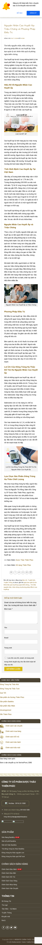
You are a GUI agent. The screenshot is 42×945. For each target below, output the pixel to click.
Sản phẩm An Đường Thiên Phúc (12, 697)
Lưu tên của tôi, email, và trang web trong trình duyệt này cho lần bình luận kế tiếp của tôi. (19, 661)
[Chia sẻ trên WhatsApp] (11, 572)
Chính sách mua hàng (13, 731)
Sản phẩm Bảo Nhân (7, 706)
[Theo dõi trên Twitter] (11, 927)
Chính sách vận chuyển (13, 726)
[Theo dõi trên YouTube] (15, 927)
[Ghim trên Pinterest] (27, 572)
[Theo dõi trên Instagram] (7, 927)
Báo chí (24, 580)
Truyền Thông (8, 582)
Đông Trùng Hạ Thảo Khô (9, 684)
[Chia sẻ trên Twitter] (19, 572)
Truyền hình (31, 580)
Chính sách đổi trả (12, 737)
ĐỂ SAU (19, 13)
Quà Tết (3, 693)
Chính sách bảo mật (12, 748)
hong (23, 38)
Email (6, 638)
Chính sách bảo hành (13, 742)
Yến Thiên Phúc (6, 714)
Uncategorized (5, 710)
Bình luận (8, 609)
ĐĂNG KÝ (33, 13)
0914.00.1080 (25, 810)
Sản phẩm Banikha (7, 702)
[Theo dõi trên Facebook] (3, 927)
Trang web (8, 648)
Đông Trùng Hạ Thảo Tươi (9, 689)
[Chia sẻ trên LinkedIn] (31, 572)
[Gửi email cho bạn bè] (23, 572)
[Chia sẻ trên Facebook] (15, 572)
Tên (5, 627)
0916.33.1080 (20, 803)
